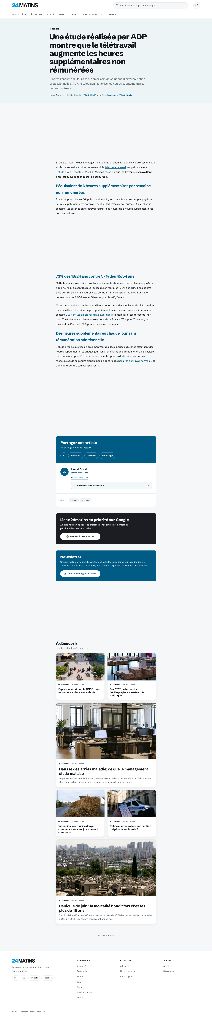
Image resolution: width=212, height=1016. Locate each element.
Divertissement (90, 14)
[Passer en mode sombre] (196, 5)
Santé (50, 14)
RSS (16, 978)
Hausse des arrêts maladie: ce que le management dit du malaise (103, 771)
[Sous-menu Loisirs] (116, 14)
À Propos (124, 966)
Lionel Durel (55, 95)
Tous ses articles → (79, 477)
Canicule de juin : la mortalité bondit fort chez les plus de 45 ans (102, 908)
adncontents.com (37, 1011)
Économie (36, 14)
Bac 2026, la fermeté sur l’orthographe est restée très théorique (127, 692)
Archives (167, 966)
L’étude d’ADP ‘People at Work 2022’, (78, 172)
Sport (62, 14)
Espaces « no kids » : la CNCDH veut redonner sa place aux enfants (79, 691)
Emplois (73, 500)
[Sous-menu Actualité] (25, 14)
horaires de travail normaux (134, 361)
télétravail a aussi (115, 167)
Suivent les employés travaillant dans (89, 314)
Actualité (17, 14)
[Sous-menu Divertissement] (100, 14)
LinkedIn (91, 455)
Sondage (85, 500)
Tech (73, 14)
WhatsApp (107, 455)
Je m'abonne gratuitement (82, 573)
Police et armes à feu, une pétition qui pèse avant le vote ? (130, 827)
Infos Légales (127, 976)
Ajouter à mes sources (82, 536)
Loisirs (110, 14)
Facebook (76, 455)
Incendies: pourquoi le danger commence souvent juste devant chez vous (78, 829)
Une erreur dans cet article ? (90, 485)
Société (55, 29)
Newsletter (169, 971)
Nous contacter (128, 971)
